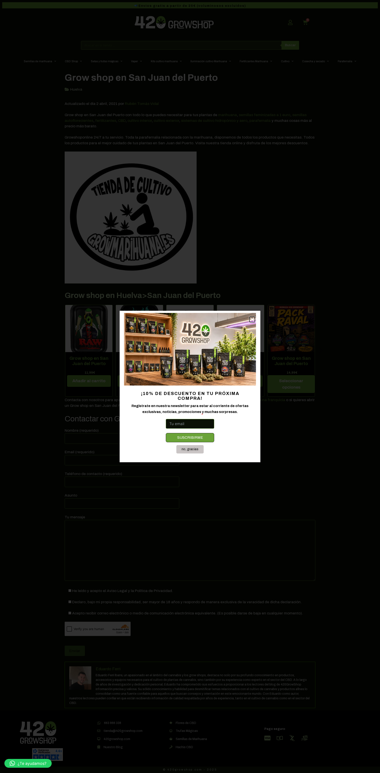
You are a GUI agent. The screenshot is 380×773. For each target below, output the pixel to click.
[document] (190, 386)
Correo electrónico (182, 415)
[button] (28, 763)
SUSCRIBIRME (190, 437)
